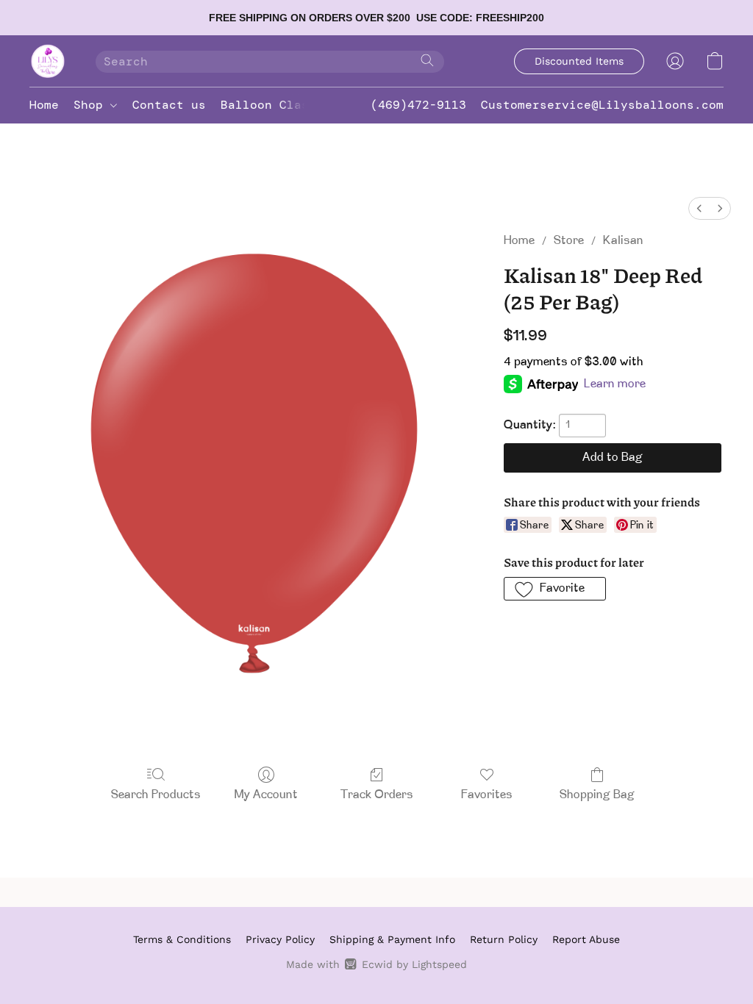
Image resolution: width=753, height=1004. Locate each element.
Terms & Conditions (182, 939)
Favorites (487, 795)
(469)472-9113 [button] (418, 104)
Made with (376, 964)
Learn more (615, 384)
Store (569, 241)
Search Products (156, 795)
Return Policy (504, 939)
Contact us (169, 104)
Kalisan (623, 241)
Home (44, 104)
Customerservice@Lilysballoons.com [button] (602, 104)
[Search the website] (427, 60)
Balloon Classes (276, 104)
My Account (266, 795)
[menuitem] (699, 208)
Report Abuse (586, 939)
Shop (92, 104)
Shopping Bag (597, 795)
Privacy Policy (280, 939)
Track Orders (376, 795)
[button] (47, 61)
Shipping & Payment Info (392, 939)
